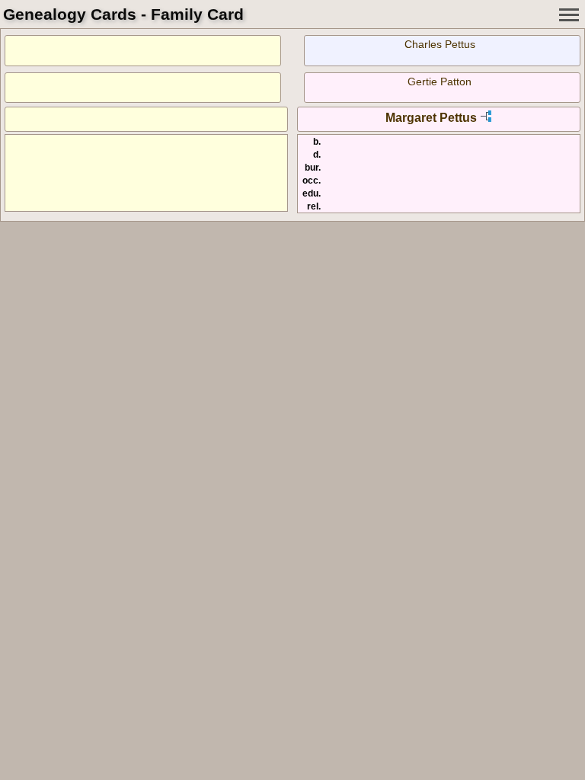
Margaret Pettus (431, 117)
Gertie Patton (440, 81)
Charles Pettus (439, 44)
